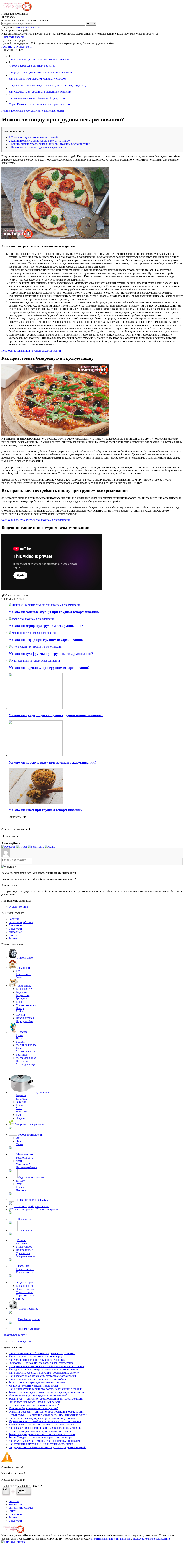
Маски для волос (26, 1044)
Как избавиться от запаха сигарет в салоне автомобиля (42, 1375)
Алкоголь (21, 1243)
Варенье (21, 1095)
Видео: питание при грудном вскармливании (38, 147)
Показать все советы (14, 1334)
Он (18, 1137)
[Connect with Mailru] (50, 846)
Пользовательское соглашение (151, 1538)
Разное (13, 938)
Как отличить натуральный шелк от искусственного (41, 1443)
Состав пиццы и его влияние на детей (33, 137)
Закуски (21, 1101)
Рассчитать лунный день (16, 46)
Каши (19, 1105)
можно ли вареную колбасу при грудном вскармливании (36, 519)
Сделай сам (23, 1253)
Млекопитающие (26, 1004)
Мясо (19, 1108)
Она (18, 1141)
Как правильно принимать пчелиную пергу (35, 1356)
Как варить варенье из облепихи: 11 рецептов (37, 98)
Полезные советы (22, 110)
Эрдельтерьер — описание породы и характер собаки (41, 1424)
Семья (19, 1144)
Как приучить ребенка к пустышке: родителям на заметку (44, 1372)
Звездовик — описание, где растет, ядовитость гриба (41, 1362)
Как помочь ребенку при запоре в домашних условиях (42, 1418)
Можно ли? (23, 1164)
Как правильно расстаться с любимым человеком (39, 59)
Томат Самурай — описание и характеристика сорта (41, 1437)
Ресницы (21, 1054)
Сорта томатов (25, 1295)
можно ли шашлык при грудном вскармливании (31, 350)
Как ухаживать (25, 1272)
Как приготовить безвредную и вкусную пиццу (39, 140)
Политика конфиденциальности (111, 1538)
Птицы (20, 1008)
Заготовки (22, 1098)
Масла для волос (26, 1057)
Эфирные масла (25, 1256)
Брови (19, 1035)
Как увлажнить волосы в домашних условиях (37, 1359)
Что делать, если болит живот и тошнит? (34, 1405)
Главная (6, 110)
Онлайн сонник (18, 906)
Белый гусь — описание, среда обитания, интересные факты (46, 1398)
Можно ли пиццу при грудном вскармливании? (38, 1395)
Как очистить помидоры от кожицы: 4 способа (37, 78)
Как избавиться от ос (28, 27)
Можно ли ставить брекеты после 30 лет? (34, 1385)
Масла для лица (25, 1064)
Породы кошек (25, 1017)
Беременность (24, 1157)
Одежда (20, 977)
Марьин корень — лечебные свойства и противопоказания (45, 1421)
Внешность (15, 925)
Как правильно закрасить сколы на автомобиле (37, 1379)
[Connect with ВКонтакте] (36, 846)
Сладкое (21, 1118)
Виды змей (22, 992)
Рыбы (19, 1011)
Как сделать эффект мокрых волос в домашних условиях (43, 1369)
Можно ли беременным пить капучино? (33, 1408)
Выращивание (24, 1285)
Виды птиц (23, 995)
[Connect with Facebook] (8, 846)
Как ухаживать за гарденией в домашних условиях (40, 91)
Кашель (20, 1187)
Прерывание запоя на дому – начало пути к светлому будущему (48, 85)
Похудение (22, 1061)
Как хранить (23, 974)
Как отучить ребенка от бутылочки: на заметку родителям (44, 1440)
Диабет (20, 1180)
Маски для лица (25, 1051)
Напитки (21, 1111)
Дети (19, 1160)
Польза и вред (24, 1249)
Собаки (20, 1014)
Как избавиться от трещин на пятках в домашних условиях (45, 1427)
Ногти (20, 1038)
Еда (18, 970)
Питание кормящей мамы (48, 110)
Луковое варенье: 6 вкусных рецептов (32, 65)
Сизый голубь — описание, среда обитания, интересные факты (48, 1414)
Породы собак (24, 1021)
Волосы (20, 1041)
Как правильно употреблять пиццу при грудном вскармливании (49, 143)
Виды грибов (24, 1246)
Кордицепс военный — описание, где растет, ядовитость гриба (47, 1447)
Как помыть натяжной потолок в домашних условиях (42, 1353)
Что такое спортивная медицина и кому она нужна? (40, 1431)
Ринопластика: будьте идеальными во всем (35, 1401)
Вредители (15, 928)
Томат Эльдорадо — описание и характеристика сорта (42, 1434)
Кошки (20, 1001)
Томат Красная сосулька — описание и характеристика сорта (46, 1392)
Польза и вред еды (20, 1341)
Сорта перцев (24, 1292)
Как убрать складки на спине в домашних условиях (40, 72)
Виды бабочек (24, 988)
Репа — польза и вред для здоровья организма (37, 1382)
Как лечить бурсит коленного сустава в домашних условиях (45, 1388)
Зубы (19, 1183)
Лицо (19, 1048)
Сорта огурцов (25, 1288)
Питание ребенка (26, 1167)
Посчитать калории (13, 36)
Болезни (14, 918)
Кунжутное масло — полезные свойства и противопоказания (46, 1366)
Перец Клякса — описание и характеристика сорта (40, 104)
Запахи (13, 935)
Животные (15, 931)
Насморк (21, 1190)
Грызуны (21, 998)
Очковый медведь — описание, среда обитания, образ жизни (46, 1411)
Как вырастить (25, 1269)
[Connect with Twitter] (22, 846)
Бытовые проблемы (21, 922)
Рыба (19, 1114)
